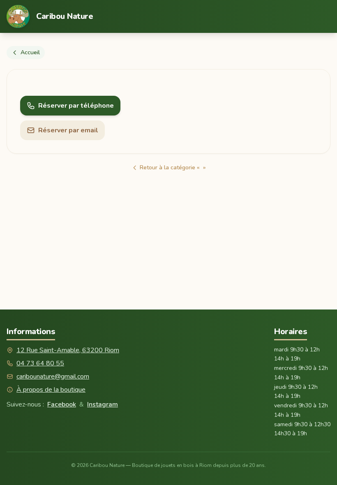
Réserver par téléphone (76, 105)
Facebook (61, 404)
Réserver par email (68, 130)
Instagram (102, 404)
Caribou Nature (64, 16)
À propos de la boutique (50, 389)
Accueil (30, 52)
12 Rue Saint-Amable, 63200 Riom (67, 350)
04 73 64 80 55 (40, 363)
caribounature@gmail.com (52, 376)
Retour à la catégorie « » (173, 167)
